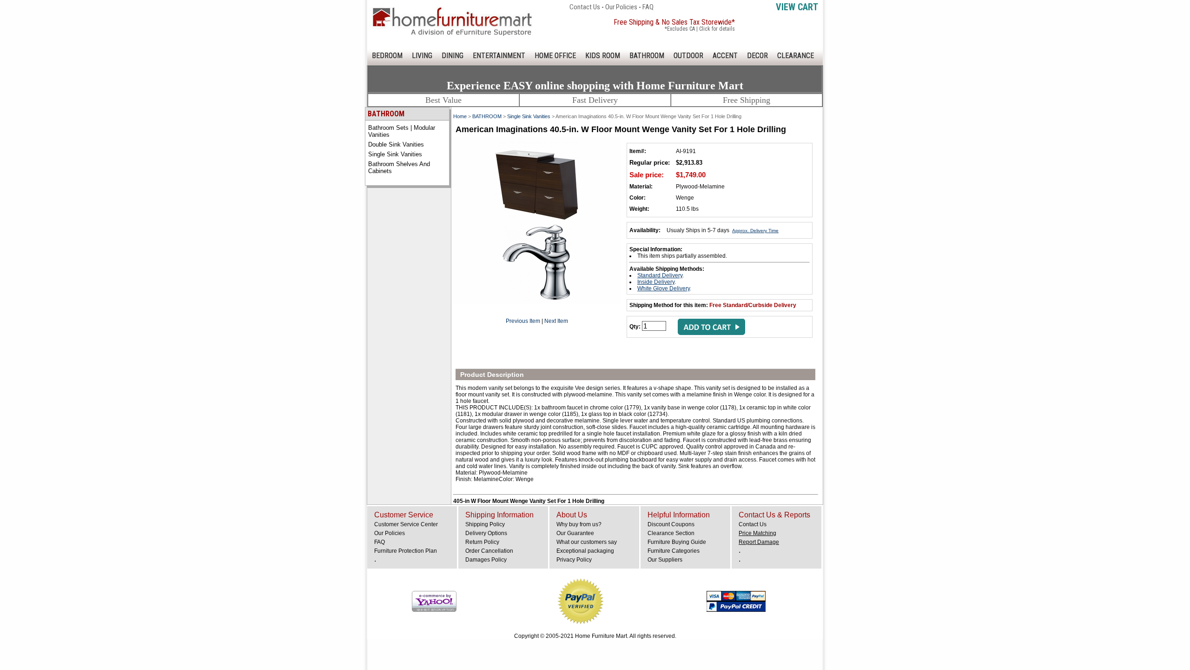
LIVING (422, 55)
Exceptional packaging (585, 551)
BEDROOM (387, 55)
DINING (452, 55)
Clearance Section (671, 533)
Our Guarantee (575, 533)
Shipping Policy (485, 524)
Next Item (556, 321)
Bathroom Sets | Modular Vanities (401, 131)
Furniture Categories (674, 551)
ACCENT (725, 55)
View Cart (797, 7)
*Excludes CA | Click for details (700, 29)
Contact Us (584, 7)
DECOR (757, 55)
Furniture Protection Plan (405, 551)
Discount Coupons (671, 524)
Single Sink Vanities (395, 154)
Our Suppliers (665, 559)
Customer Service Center (406, 524)
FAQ (648, 7)
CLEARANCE (795, 55)
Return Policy (482, 542)
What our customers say (586, 542)
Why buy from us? (579, 524)
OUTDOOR (688, 55)
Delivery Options (486, 533)
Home (460, 116)
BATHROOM (646, 55)
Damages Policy (486, 559)
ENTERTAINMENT (499, 55)
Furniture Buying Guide (677, 542)
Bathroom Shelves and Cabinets (399, 167)
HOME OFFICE (555, 55)
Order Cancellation (489, 551)
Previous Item (523, 321)
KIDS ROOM (602, 55)
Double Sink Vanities (396, 144)
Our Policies (621, 7)
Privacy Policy (574, 559)
